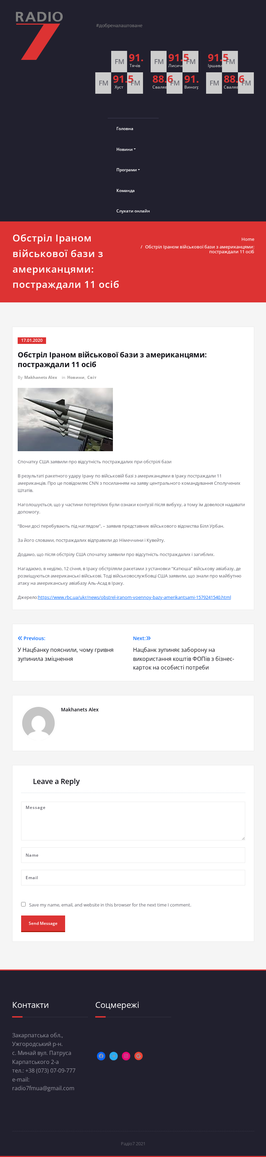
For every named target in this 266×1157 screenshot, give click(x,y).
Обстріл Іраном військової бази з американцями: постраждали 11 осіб (199, 249)
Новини (124, 149)
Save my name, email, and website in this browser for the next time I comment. (110, 905)
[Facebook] (101, 1056)
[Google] (138, 1056)
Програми (126, 170)
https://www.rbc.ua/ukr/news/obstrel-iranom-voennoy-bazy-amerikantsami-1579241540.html (134, 597)
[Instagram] (126, 1056)
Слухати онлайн (133, 211)
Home (247, 239)
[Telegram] (113, 1056)
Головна (124, 128)
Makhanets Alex (40, 377)
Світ (92, 377)
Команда (125, 190)
